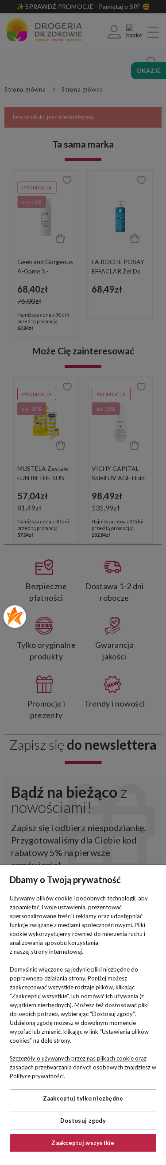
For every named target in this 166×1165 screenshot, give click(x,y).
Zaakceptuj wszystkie (82, 1142)
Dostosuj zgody (83, 1120)
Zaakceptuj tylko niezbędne (83, 1098)
